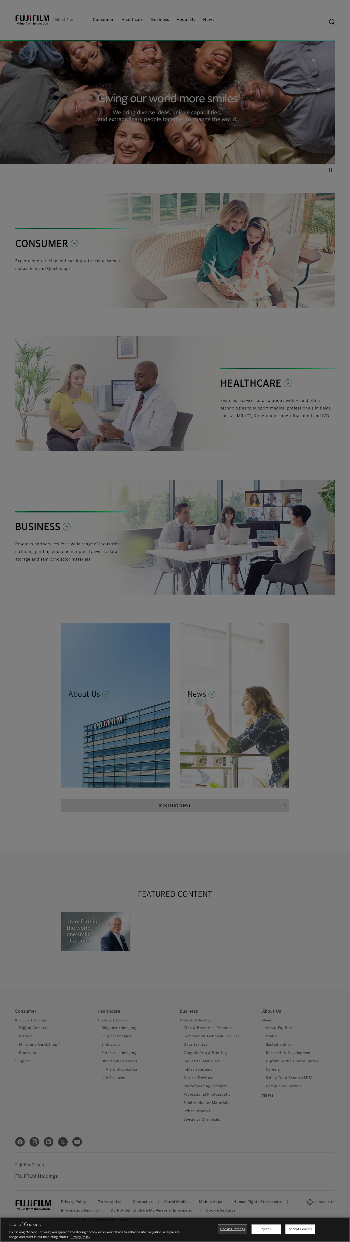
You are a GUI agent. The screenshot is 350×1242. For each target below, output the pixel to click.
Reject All (266, 1229)
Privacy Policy (80, 1237)
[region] (175, 1229)
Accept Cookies (300, 1229)
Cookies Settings (232, 1229)
